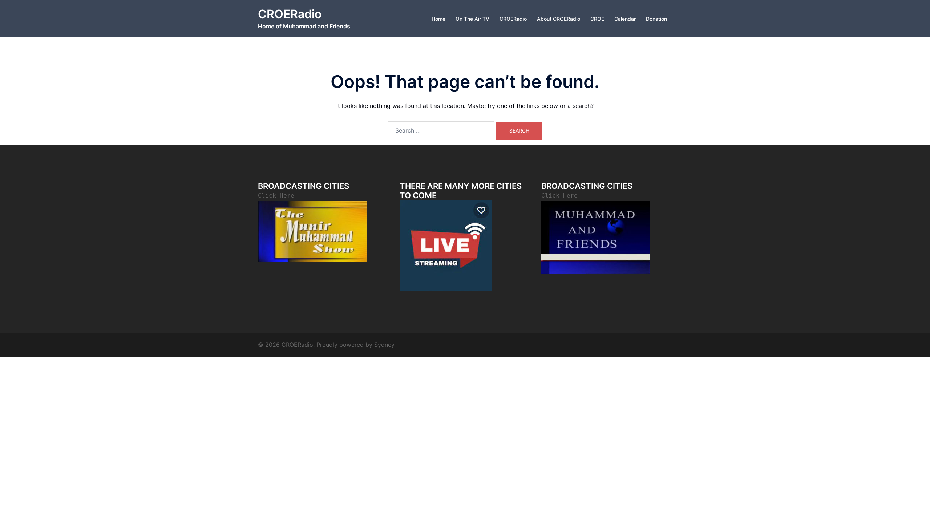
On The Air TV (472, 19)
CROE (597, 19)
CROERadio (290, 14)
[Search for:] (441, 130)
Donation (656, 19)
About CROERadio (558, 19)
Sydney (384, 344)
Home (438, 19)
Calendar (625, 19)
